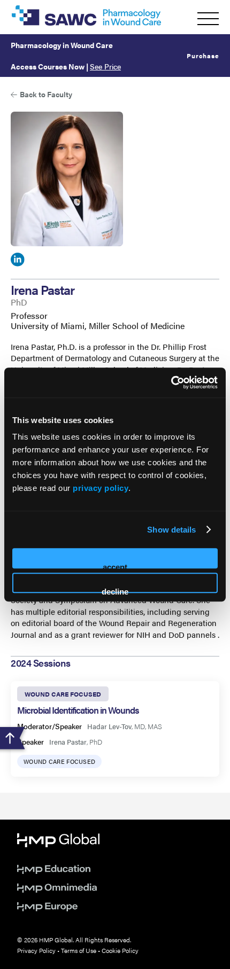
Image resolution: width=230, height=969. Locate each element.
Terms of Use (78, 950)
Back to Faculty (46, 94)
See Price (105, 66)
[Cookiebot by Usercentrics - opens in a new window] (171, 382)
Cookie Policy (120, 950)
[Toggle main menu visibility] (208, 18)
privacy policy (100, 488)
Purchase (203, 55)
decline (115, 590)
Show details (171, 529)
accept (115, 565)
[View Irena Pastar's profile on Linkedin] (18, 261)
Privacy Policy (36, 950)
